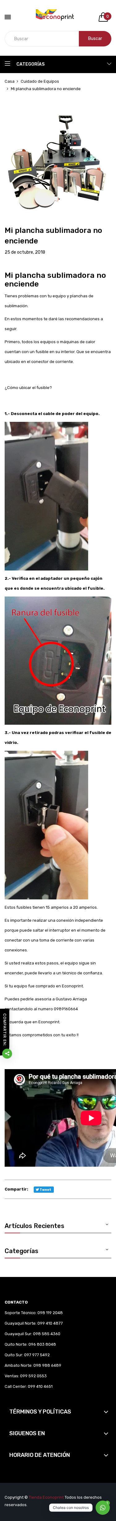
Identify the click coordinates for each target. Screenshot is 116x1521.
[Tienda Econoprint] (58, 17)
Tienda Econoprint (46, 1497)
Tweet (45, 1190)
